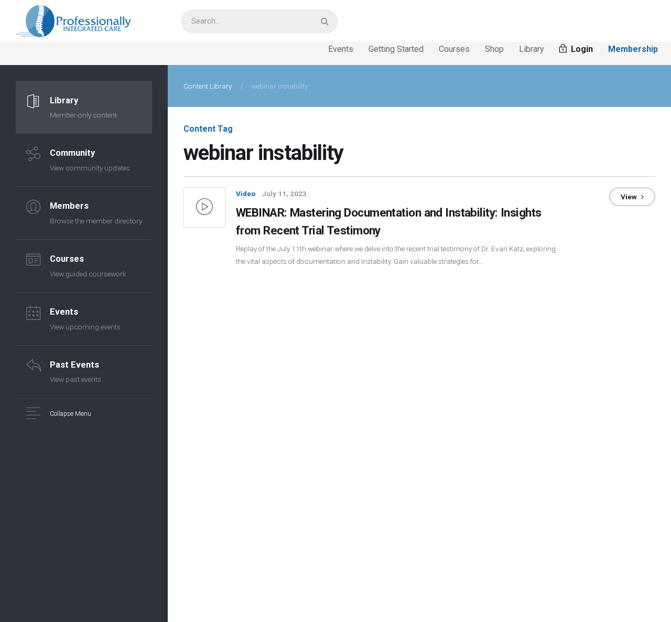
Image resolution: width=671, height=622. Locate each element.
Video (245, 193)
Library (531, 49)
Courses (454, 49)
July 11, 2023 (284, 193)
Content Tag (208, 129)
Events (340, 49)
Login (581, 49)
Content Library (207, 86)
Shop (494, 49)
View (629, 196)
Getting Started (396, 49)
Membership (633, 49)
